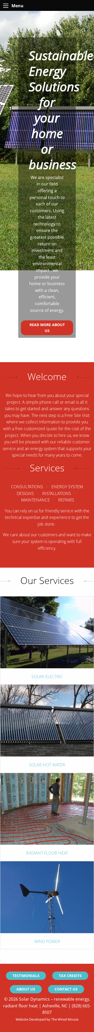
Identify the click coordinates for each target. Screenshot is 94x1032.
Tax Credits (70, 975)
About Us (25, 989)
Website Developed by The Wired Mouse (47, 1019)
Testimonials (26, 975)
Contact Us (66, 989)
